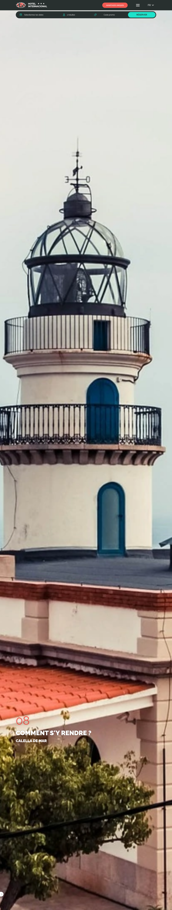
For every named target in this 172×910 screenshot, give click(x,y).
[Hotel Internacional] (31, 4)
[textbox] (33, 15)
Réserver (141, 14)
